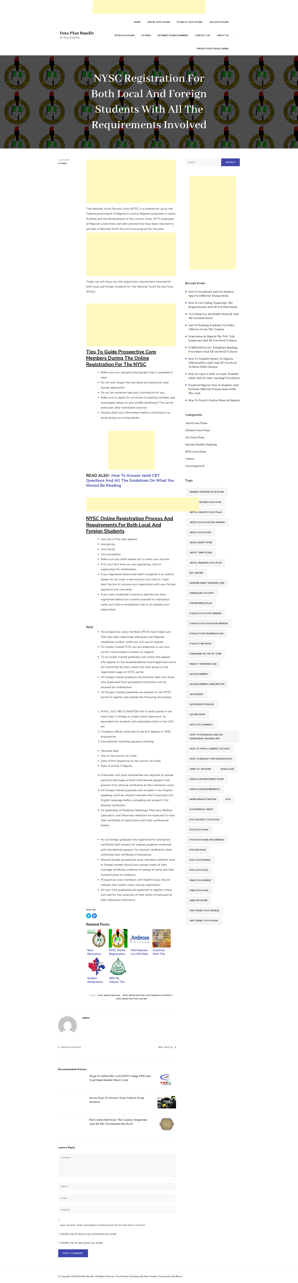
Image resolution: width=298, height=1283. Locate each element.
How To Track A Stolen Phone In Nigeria (214, 400)
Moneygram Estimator (203, 799)
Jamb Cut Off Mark (200, 769)
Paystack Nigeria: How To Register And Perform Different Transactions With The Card (213, 389)
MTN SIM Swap (198, 849)
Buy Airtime (196, 572)
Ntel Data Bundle (200, 859)
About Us (223, 35)
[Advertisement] (149, 7)
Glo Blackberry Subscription (207, 684)
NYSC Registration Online (131, 999)
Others (146, 35)
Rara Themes (151, 1276)
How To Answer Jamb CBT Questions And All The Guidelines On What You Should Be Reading (130, 480)
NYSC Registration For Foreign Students (147, 995)
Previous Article (71, 1047)
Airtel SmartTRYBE (201, 542)
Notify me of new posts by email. (82, 1243)
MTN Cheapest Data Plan (204, 819)
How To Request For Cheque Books (211, 758)
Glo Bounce (196, 694)
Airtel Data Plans (158, 22)
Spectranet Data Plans (204, 920)
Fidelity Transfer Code (203, 664)
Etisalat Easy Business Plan (206, 633)
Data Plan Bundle (77, 33)
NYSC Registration (109, 995)
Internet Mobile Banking (173, 35)
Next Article (165, 1047)
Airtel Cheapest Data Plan (206, 512)
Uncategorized (194, 466)
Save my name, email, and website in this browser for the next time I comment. (102, 1225)
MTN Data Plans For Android (207, 839)
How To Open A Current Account (210, 748)
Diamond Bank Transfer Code (207, 583)
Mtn (228, 799)
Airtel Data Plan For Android (207, 522)
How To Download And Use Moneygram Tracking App (206, 736)
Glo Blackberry (199, 674)
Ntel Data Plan (199, 870)
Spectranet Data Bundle (204, 910)
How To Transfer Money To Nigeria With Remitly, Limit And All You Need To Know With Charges (212, 363)
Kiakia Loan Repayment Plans (207, 779)
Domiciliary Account (202, 593)
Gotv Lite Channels (201, 724)
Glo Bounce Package (202, 704)
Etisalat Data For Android (206, 613)
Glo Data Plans (219, 22)
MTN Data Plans (124, 35)
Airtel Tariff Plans (201, 552)
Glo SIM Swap (197, 714)
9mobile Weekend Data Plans (207, 491)
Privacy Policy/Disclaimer (213, 48)
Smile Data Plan (199, 890)
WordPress (176, 1276)
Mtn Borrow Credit (201, 809)
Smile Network (199, 900)
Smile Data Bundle (200, 880)
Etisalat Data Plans (189, 22)
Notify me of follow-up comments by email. (89, 1234)
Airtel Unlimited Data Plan (205, 562)
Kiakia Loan (227, 769)
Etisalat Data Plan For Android (209, 623)
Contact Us (202, 35)
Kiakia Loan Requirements (205, 789)
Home (137, 22)
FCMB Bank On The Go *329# (205, 653)
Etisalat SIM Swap (200, 643)
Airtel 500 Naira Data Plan (205, 502)
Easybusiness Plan (201, 603)
